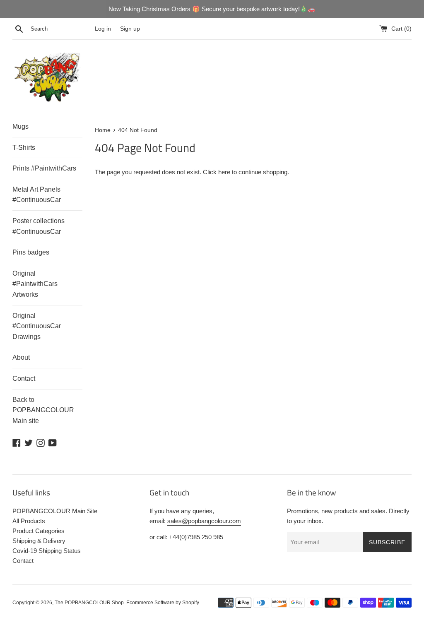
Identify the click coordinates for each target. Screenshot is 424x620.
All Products (28, 520)
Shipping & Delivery (38, 540)
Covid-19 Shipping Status (46, 550)
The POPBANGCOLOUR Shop (89, 603)
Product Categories (38, 530)
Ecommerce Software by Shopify (162, 603)
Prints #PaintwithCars (44, 168)
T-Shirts (23, 147)
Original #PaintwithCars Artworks (35, 284)
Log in (103, 29)
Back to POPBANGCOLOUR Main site (43, 410)
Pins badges (30, 252)
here (224, 171)
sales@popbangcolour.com (204, 520)
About (21, 357)
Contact (23, 378)
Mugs (20, 126)
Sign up (130, 29)
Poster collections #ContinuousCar (38, 226)
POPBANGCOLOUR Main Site (54, 510)
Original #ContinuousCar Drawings (36, 326)
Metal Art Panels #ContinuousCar (36, 195)
